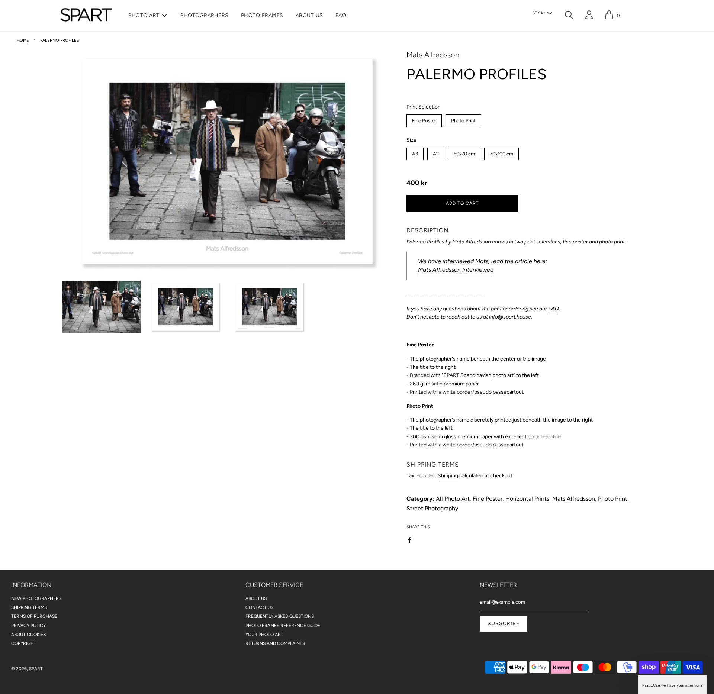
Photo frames (262, 15)
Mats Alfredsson (432, 54)
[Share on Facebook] (411, 540)
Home (23, 40)
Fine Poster (424, 118)
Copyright (23, 643)
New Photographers (36, 598)
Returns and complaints (275, 643)
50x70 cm (464, 152)
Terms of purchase (34, 616)
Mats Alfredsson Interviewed (455, 269)
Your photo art (264, 634)
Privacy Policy (28, 625)
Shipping (448, 475)
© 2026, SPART (27, 668)
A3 (415, 152)
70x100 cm (501, 152)
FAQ (341, 15)
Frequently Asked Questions (279, 616)
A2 (436, 152)
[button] (541, 13)
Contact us (259, 607)
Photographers (204, 15)
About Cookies (28, 634)
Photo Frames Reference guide (282, 625)
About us (309, 15)
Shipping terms (29, 607)
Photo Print (463, 118)
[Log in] (589, 16)
